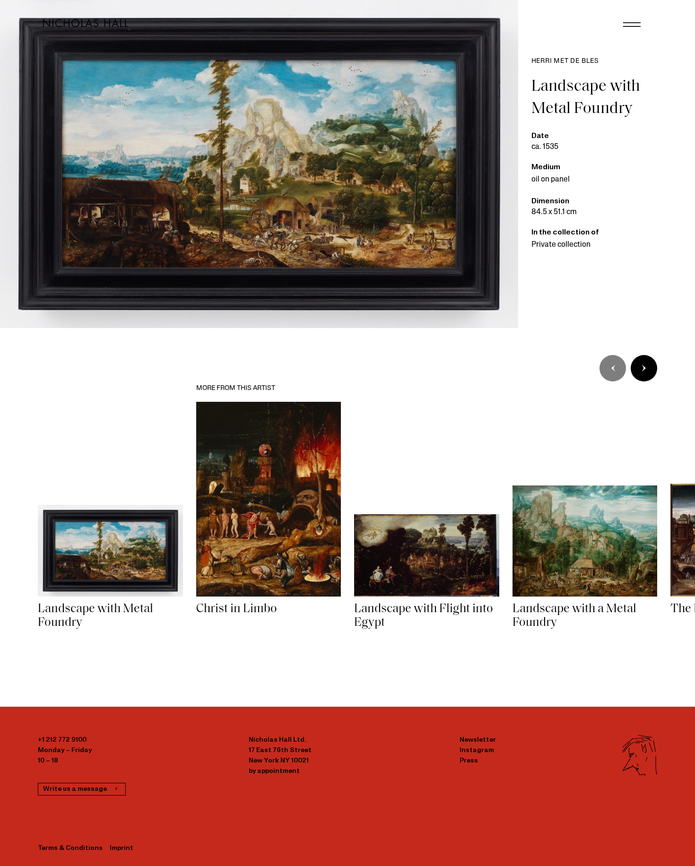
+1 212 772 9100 (62, 740)
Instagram (477, 750)
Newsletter (478, 740)
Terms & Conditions (70, 848)
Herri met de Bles (565, 61)
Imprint (121, 848)
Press (469, 760)
